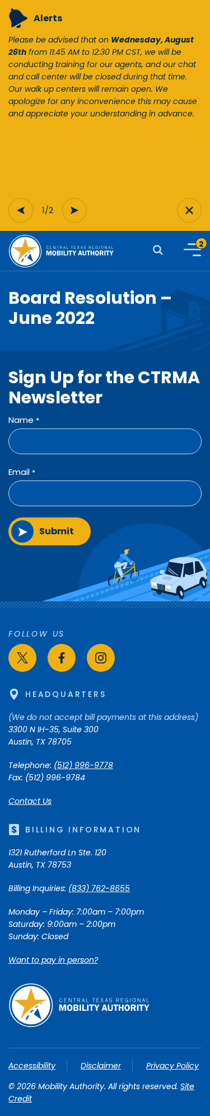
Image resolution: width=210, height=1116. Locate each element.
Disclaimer (101, 1065)
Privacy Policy (172, 1065)
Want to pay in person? (53, 960)
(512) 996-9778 (83, 765)
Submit (56, 531)
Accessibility (31, 1065)
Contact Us (30, 801)
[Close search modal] (189, 210)
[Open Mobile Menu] (192, 250)
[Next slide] (74, 210)
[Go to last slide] (20, 210)
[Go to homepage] (79, 1024)
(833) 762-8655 (99, 888)
